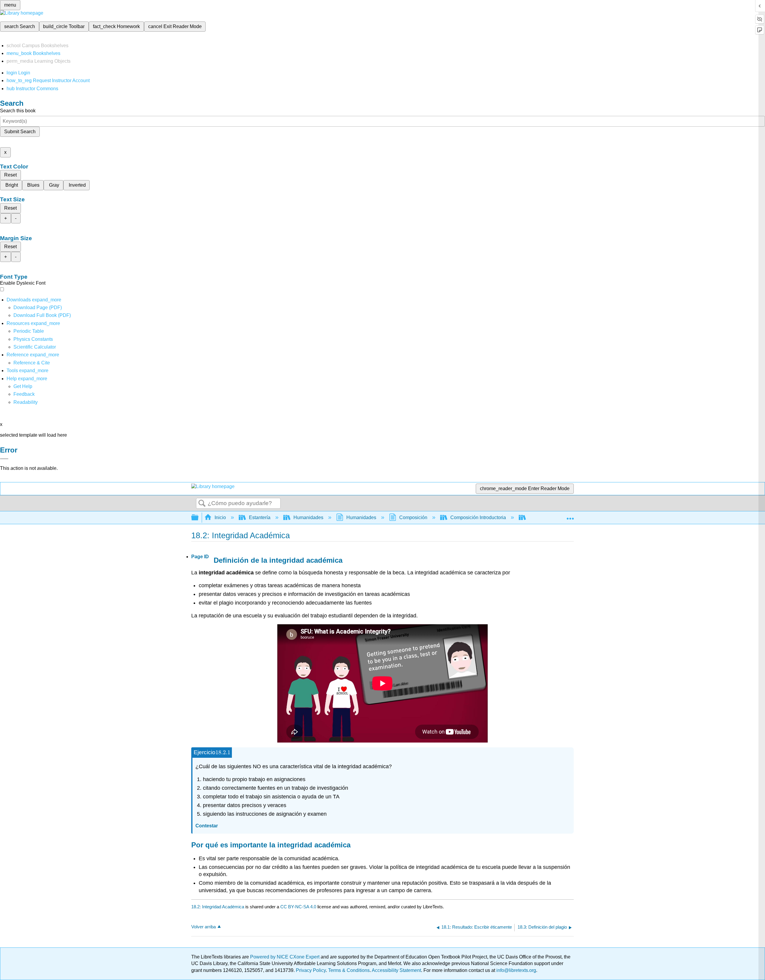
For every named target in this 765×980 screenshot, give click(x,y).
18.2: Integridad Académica (217, 906)
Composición (413, 517)
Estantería (260, 517)
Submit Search (20, 131)
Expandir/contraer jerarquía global (198, 518)
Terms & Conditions (349, 970)
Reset (10, 174)
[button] (24, 394)
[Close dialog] (4, 458)
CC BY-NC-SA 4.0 (298, 906)
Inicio (220, 517)
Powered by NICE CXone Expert (285, 956)
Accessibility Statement (396, 970)
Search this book (18, 110)
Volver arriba (203, 926)
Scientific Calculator (34, 346)
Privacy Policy (311, 970)
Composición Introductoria (478, 517)
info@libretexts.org (515, 970)
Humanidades (308, 517)
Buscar (202, 504)
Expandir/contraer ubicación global (570, 515)
